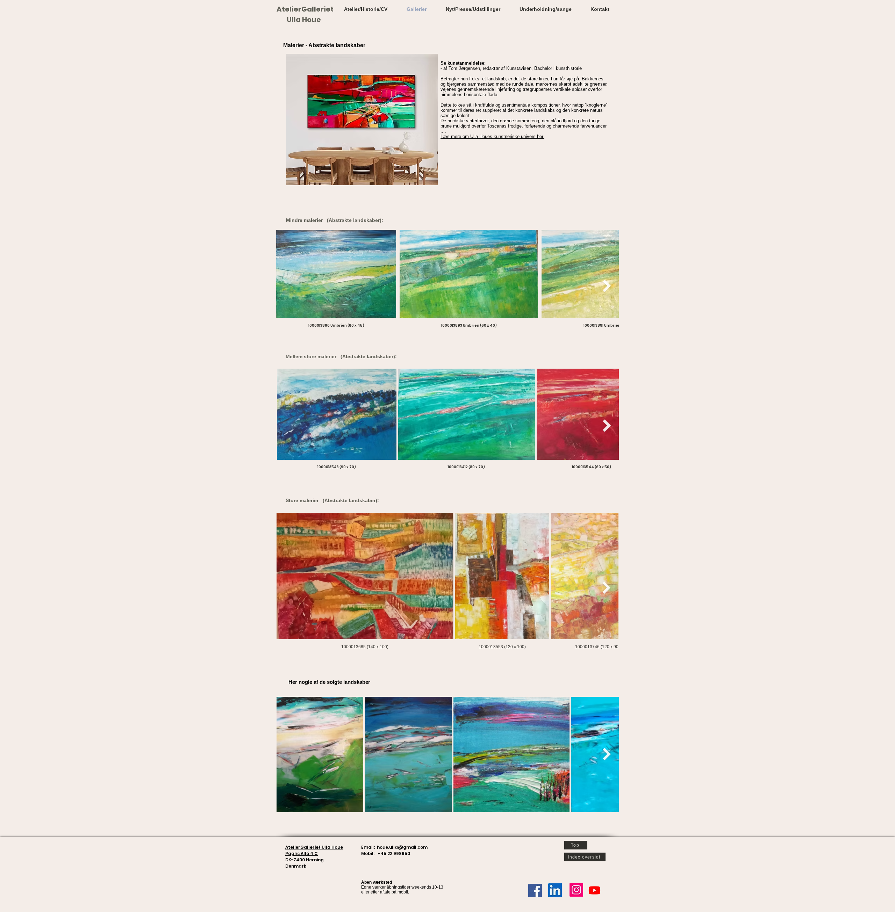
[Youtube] (594, 890)
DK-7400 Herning (304, 860)
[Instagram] (576, 890)
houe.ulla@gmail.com (402, 847)
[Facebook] (535, 890)
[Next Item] (607, 286)
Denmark (295, 866)
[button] (492, 136)
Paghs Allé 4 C (301, 853)
